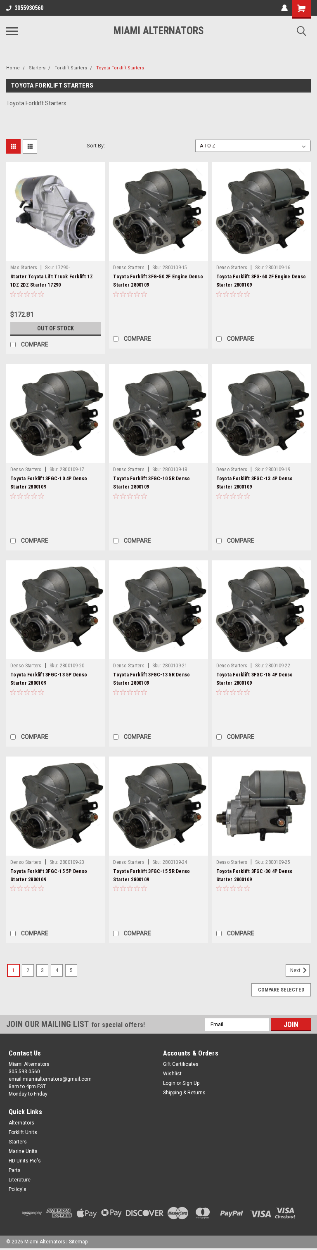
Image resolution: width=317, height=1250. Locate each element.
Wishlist (172, 1074)
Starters (37, 68)
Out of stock (55, 328)
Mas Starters (23, 267)
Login (169, 1083)
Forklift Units (23, 1132)
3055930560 (28, 8)
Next (296, 970)
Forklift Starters (70, 68)
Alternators (21, 1123)
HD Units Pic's (25, 1161)
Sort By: (96, 145)
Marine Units (23, 1151)
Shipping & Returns (184, 1093)
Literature (20, 1180)
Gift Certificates (181, 1064)
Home (13, 68)
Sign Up (190, 1083)
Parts (15, 1170)
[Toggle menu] (12, 31)
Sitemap (78, 1242)
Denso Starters (128, 267)
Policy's (17, 1189)
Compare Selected (281, 990)
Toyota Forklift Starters (120, 68)
